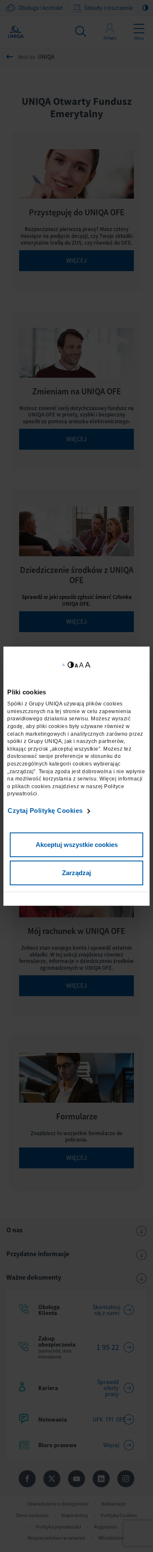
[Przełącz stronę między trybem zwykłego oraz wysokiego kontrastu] (71, 665)
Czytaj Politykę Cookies (45, 810)
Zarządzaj (76, 872)
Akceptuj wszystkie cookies (77, 844)
